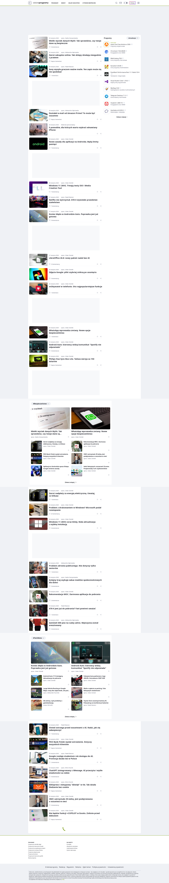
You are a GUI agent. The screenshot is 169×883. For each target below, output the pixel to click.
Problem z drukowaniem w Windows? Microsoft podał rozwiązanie (75, 508)
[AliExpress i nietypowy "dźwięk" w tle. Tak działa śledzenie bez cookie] (38, 787)
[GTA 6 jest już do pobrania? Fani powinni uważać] (38, 610)
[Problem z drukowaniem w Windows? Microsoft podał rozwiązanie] (38, 509)
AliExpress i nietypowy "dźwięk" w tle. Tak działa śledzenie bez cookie (72, 785)
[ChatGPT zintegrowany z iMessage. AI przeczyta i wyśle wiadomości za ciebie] (38, 772)
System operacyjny (71, 850)
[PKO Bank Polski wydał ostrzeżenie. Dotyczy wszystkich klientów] (36, 458)
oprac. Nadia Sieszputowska (69, 38)
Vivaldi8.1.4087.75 (117, 103)
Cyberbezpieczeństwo (72, 848)
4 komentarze (55, 47)
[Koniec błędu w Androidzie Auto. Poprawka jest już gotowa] (38, 216)
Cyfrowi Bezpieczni (89, 3)
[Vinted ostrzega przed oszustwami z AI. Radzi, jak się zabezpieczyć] (38, 729)
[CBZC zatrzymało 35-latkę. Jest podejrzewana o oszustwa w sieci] (76, 458)
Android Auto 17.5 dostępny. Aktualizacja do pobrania (53, 677)
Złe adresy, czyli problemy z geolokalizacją (52, 702)
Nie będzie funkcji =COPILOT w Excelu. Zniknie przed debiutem (74, 814)
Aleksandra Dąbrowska (68, 563)
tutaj (63, 879)
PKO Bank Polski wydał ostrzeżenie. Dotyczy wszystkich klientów (55, 455)
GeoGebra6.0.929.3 (117, 110)
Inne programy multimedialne (119, 67)
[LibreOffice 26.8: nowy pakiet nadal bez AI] (38, 260)
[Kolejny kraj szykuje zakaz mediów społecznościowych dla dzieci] (38, 582)
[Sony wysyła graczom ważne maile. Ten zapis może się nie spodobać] (38, 71)
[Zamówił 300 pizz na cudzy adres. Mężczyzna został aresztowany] (38, 625)
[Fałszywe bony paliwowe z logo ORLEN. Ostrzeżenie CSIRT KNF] (76, 680)
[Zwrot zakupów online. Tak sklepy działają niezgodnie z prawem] (38, 57)
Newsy (63, 3)
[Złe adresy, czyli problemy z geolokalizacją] (36, 705)
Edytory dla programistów (118, 82)
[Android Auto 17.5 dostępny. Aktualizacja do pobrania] (36, 680)
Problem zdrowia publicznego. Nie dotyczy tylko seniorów (72, 566)
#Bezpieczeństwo (40, 404)
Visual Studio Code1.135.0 (119, 81)
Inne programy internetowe (119, 60)
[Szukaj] (116, 2)
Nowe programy (32, 858)
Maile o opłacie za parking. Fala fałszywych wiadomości (95, 689)
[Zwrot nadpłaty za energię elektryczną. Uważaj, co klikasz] (36, 446)
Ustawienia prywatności (116, 867)
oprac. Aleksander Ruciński (51, 693)
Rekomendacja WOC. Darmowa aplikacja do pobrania (95, 443)
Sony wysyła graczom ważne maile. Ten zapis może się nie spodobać (75, 70)
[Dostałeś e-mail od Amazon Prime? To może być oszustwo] (38, 115)
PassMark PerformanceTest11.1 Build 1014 (125, 72)
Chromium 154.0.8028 (118, 51)
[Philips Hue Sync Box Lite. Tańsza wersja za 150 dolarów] (38, 361)
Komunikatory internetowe (118, 97)
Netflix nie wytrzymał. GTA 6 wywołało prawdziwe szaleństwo (73, 201)
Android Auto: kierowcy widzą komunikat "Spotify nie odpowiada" (75, 345)
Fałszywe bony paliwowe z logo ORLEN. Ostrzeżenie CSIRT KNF (94, 677)
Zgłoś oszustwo (74, 3)
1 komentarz (54, 75)
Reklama (78, 867)
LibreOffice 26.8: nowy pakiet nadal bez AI (69, 258)
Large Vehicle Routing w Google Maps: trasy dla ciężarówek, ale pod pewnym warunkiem (55, 689)
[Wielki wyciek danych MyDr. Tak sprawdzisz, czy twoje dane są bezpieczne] (38, 43)
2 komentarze (55, 600)
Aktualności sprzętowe (72, 846)
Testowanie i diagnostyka (118, 76)
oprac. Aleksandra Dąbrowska (70, 52)
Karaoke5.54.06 (116, 66)
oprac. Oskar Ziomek (67, 139)
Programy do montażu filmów (35, 850)
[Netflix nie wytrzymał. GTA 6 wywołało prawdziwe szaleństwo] (38, 202)
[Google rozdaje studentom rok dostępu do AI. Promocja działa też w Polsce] (38, 758)
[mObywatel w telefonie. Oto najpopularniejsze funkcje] (38, 288)
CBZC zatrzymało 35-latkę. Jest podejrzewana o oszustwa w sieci (95, 455)
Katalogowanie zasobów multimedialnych (123, 90)
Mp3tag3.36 (115, 88)
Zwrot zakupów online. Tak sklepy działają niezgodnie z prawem (75, 56)
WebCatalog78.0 (116, 58)
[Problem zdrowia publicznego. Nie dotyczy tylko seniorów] (38, 568)
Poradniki (69, 844)
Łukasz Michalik (48, 705)
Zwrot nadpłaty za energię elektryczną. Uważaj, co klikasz (54, 443)
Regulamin (70, 867)
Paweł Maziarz (65, 606)
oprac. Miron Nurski (67, 768)
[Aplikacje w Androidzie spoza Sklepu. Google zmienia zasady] (36, 470)
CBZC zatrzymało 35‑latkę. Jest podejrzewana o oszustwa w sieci (71, 800)
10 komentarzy (55, 264)
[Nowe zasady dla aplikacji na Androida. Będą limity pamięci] (38, 144)
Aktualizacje (132, 38)
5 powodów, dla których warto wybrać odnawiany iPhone (73, 128)
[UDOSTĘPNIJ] (100, 47)
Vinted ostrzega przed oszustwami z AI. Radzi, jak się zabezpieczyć (74, 728)
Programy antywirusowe (118, 46)
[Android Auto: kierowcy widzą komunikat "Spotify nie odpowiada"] (38, 347)
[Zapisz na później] (97, 47)
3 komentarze (55, 220)
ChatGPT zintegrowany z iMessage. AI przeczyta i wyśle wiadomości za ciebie (75, 771)
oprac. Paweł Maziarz (67, 66)
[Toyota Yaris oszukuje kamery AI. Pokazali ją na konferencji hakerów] (76, 705)
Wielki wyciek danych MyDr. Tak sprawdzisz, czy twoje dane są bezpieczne (75, 41)
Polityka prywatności (99, 867)
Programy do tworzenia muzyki (35, 846)
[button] (138, 2)
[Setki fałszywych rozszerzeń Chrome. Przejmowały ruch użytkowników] (76, 470)
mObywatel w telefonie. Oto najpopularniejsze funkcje (75, 286)
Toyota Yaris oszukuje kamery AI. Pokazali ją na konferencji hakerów (96, 702)
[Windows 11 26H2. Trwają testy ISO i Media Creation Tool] (38, 187)
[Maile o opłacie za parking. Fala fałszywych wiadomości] (76, 692)
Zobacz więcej (69, 482)
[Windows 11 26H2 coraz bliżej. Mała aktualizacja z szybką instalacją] (38, 524)
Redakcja (62, 867)
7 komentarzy (55, 148)
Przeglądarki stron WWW (118, 53)
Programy (54, 3)
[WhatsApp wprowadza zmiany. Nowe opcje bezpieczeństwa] (38, 332)
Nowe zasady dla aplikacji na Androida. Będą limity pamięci (73, 142)
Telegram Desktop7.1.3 (118, 95)
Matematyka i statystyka (118, 112)
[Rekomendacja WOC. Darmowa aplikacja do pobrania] (76, 446)
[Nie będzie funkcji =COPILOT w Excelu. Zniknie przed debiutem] (38, 815)
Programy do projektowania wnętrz (36, 848)
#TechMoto (37, 638)
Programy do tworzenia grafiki (35, 856)
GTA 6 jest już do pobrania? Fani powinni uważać (72, 608)
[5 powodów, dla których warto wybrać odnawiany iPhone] (38, 129)
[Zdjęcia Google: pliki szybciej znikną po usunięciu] (38, 274)
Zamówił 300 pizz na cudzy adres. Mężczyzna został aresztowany (73, 624)
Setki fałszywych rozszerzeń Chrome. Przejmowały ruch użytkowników (96, 468)
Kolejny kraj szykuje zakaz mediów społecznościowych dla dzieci (75, 581)
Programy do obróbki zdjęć (34, 844)
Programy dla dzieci (33, 854)
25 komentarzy (55, 514)
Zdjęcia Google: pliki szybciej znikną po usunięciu (72, 272)
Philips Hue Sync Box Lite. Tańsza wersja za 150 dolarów (71, 360)
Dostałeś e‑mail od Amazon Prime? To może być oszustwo (72, 114)
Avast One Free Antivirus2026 (121, 44)
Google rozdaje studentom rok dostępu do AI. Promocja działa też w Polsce (71, 757)
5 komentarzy (55, 278)
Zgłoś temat (87, 867)
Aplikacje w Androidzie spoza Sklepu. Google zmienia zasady (56, 468)
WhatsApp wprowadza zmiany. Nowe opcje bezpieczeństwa (69, 331)
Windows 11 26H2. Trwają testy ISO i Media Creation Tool (70, 186)
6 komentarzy (55, 805)
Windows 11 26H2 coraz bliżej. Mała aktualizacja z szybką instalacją (72, 523)
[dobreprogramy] (42, 3)
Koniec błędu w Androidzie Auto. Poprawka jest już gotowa (73, 215)
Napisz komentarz (56, 61)
